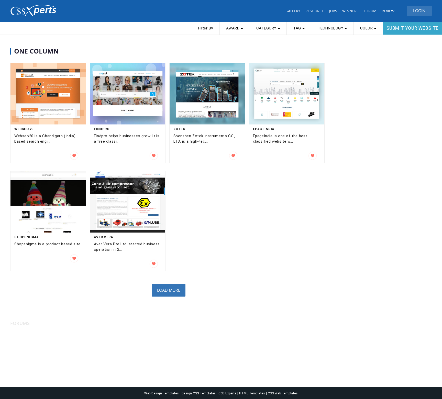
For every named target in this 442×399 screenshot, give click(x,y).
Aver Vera (103, 237)
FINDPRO (101, 129)
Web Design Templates (162, 393)
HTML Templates (252, 393)
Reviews (389, 10)
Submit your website (412, 28)
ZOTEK (179, 129)
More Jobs (235, 323)
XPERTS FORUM (24, 375)
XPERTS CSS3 (22, 337)
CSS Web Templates (282, 393)
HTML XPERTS (23, 367)
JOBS (333, 10)
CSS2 (15, 344)
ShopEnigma (26, 237)
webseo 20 (24, 129)
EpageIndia (263, 129)
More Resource (132, 323)
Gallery (292, 10)
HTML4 (16, 360)
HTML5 (16, 352)
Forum (370, 10)
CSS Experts (227, 393)
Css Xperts (34, 10)
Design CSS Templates (199, 393)
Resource (314, 10)
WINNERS (350, 10)
